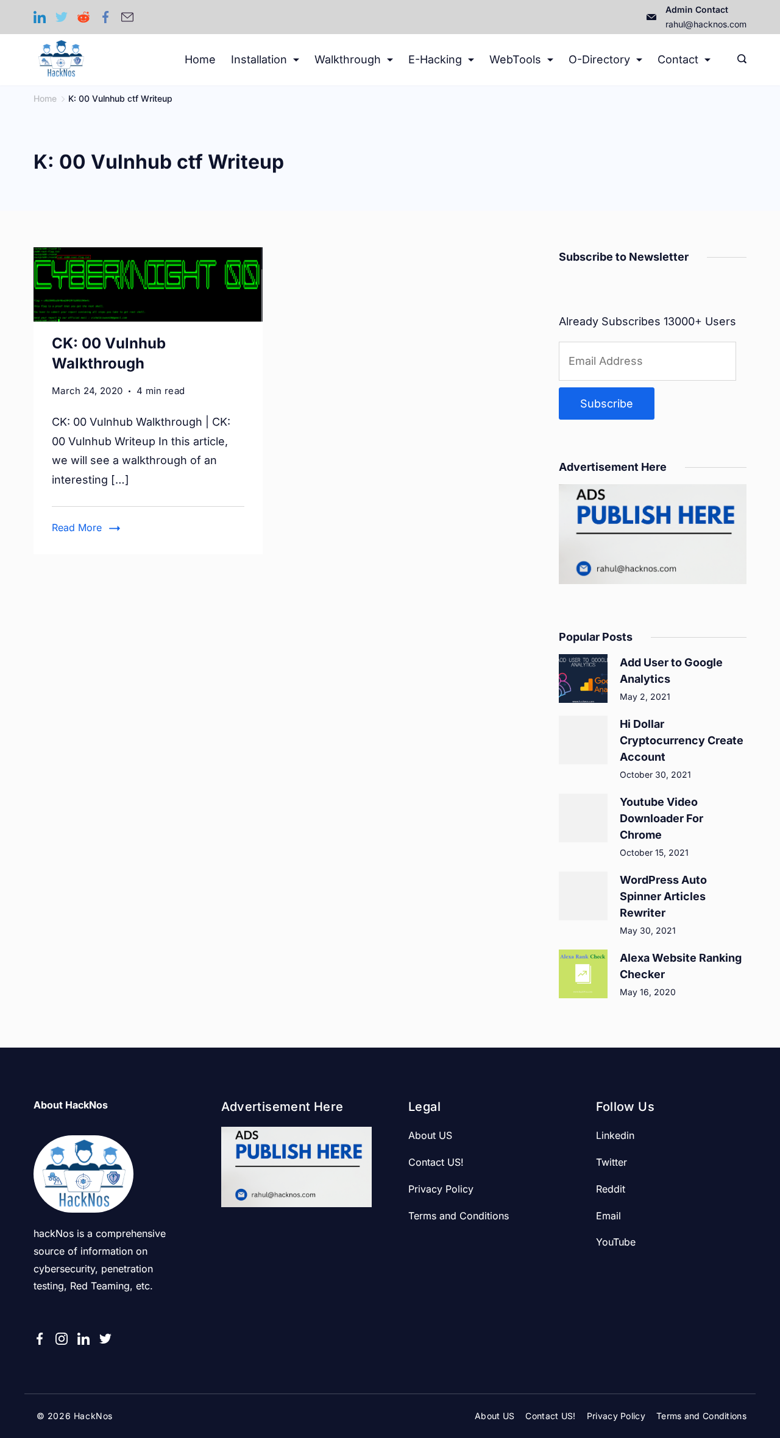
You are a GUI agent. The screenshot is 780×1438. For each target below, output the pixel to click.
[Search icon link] (738, 59)
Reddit (610, 1189)
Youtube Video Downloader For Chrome (661, 818)
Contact (678, 59)
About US (430, 1135)
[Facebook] (105, 17)
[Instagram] (61, 1339)
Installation (259, 59)
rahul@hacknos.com (705, 24)
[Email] (127, 17)
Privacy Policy (440, 1189)
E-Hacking (435, 59)
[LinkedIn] (40, 17)
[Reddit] (83, 17)
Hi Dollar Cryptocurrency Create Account (681, 740)
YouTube (616, 1242)
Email (608, 1216)
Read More (77, 527)
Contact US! (436, 1162)
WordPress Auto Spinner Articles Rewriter (663, 896)
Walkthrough (347, 59)
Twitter (611, 1162)
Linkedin (615, 1135)
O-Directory (599, 59)
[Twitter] (61, 17)
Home (200, 59)
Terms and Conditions (458, 1216)
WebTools (515, 59)
